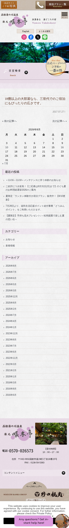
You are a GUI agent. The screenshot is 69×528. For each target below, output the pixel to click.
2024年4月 (11, 321)
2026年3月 (11, 290)
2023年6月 (11, 351)
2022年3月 (11, 364)
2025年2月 (11, 309)
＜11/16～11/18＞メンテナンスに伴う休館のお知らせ (33, 180)
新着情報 (10, 245)
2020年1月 (11, 376)
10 (6, 147)
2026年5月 (11, 284)
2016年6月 (11, 395)
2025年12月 (12, 296)
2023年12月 (12, 333)
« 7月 (5, 163)
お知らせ (10, 239)
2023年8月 (11, 339)
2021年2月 (11, 370)
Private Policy (44, 513)
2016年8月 (11, 388)
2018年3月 (11, 382)
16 (62, 147)
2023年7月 (11, 345)
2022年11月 (12, 358)
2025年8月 (11, 302)
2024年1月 (11, 327)
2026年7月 (11, 272)
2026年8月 (11, 265)
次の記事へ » (59, 121)
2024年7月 (11, 315)
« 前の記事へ (9, 121)
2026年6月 (11, 278)
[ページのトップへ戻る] (34, 485)
